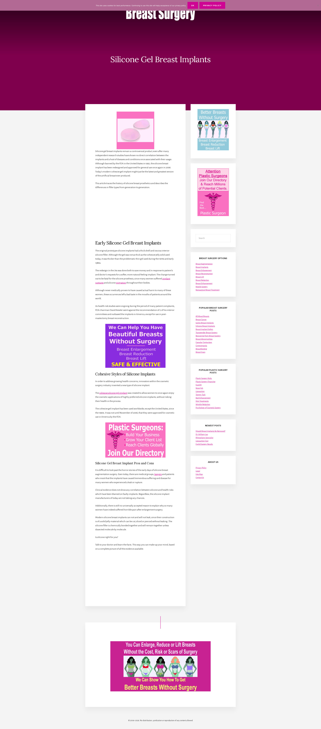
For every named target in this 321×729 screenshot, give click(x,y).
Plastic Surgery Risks (204, 378)
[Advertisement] (135, 214)
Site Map (199, 474)
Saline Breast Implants (205, 323)
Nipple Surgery (202, 287)
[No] (318, 5)
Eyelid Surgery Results (204, 444)
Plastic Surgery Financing (205, 382)
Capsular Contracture (204, 342)
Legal (198, 471)
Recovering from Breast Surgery (208, 336)
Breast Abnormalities (204, 339)
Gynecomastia (201, 346)
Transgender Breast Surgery (206, 333)
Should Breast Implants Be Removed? (210, 431)
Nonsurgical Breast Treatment (207, 290)
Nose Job (199, 388)
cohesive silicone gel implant (113, 393)
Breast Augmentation (204, 264)
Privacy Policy (201, 468)
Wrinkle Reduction (203, 404)
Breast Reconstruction (204, 274)
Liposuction (200, 391)
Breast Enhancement (204, 283)
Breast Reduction (202, 280)
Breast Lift (200, 277)
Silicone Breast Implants (205, 326)
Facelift (199, 385)
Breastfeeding (201, 349)
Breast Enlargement (204, 270)
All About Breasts (202, 316)
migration (121, 282)
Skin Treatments (202, 401)
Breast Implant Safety (204, 329)
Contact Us (200, 478)
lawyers (158, 474)
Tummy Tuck (200, 395)
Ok (192, 5)
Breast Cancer (201, 320)
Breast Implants (202, 267)
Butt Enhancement (203, 398)
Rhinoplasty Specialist (204, 438)
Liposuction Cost (202, 441)
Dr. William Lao (202, 434)
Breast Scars (200, 352)
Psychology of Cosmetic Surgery (208, 408)
